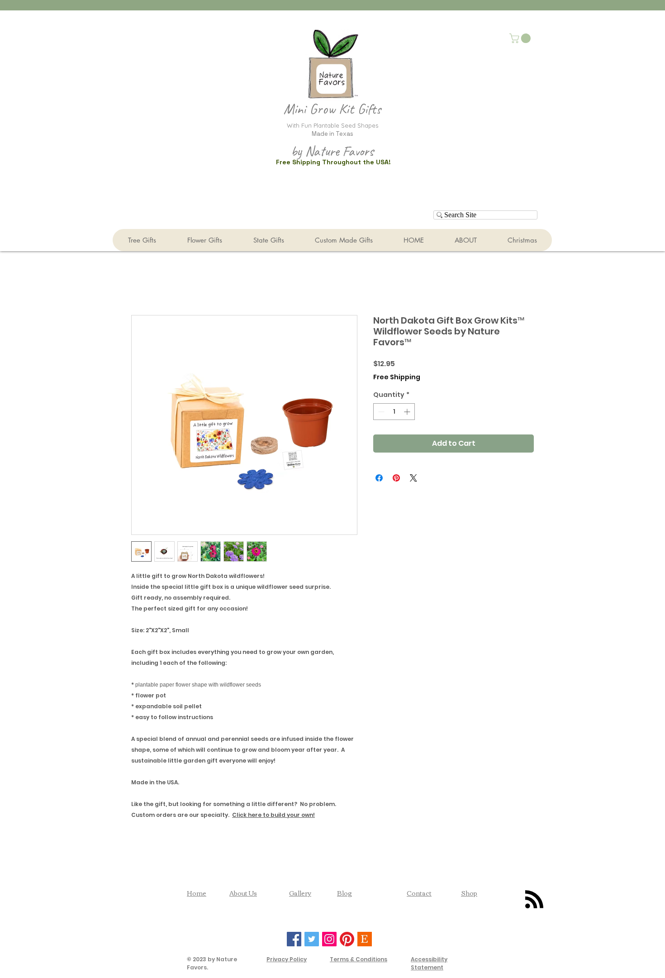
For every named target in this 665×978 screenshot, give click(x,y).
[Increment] (407, 412)
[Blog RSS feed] (534, 899)
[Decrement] (380, 412)
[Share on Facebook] (379, 477)
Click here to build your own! (273, 815)
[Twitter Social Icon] (311, 939)
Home (196, 893)
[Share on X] (413, 477)
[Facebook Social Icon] (294, 939)
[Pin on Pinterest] (396, 477)
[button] (521, 38)
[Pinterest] (347, 939)
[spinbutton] (394, 412)
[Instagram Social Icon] (329, 939)
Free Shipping (396, 377)
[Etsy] (364, 939)
